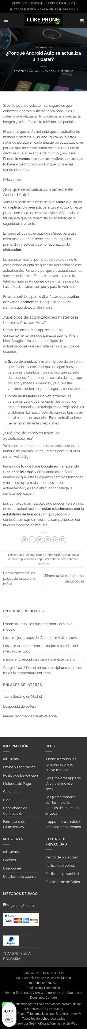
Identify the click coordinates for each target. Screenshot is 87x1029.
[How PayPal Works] (21, 919)
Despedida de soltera (19, 706)
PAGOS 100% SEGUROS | (26, 3)
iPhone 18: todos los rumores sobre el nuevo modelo (38, 626)
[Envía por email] (47, 539)
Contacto (10, 792)
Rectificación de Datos (62, 882)
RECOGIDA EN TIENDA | (60, 3)
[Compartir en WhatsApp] (24, 539)
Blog (7, 800)
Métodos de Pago (17, 784)
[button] (5, 20)
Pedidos (9, 860)
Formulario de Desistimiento (14, 824)
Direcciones (12, 868)
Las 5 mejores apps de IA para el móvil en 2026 (40, 638)
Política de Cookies (60, 866)
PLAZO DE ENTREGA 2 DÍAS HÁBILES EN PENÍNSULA (44, 9)
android (13, 559)
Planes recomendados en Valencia (30, 716)
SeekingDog (37, 1023)
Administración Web (63, 1023)
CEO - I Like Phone (61, 71)
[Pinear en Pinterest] (55, 539)
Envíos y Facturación (19, 767)
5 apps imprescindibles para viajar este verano (39, 659)
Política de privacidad (62, 874)
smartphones (69, 559)
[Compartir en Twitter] (39, 539)
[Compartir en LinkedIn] (62, 539)
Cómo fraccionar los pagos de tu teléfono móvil (19, 578)
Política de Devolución (20, 775)
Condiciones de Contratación (15, 811)
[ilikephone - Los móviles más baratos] (43, 20)
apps (40, 559)
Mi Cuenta (11, 759)
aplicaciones (28, 559)
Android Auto (29, 111)
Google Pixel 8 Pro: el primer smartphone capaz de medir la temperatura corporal (42, 670)
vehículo (43, 563)
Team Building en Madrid (22, 696)
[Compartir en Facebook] (32, 539)
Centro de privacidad (61, 857)
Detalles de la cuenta (19, 877)
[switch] (9, 1020)
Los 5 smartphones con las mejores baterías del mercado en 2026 (40, 648)
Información (43, 47)
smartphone (52, 559)
